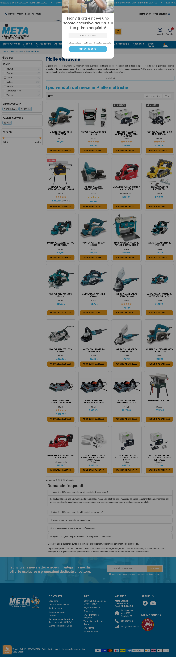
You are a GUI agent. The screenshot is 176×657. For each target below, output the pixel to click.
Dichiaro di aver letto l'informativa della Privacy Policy (90, 350)
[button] (110, 295)
